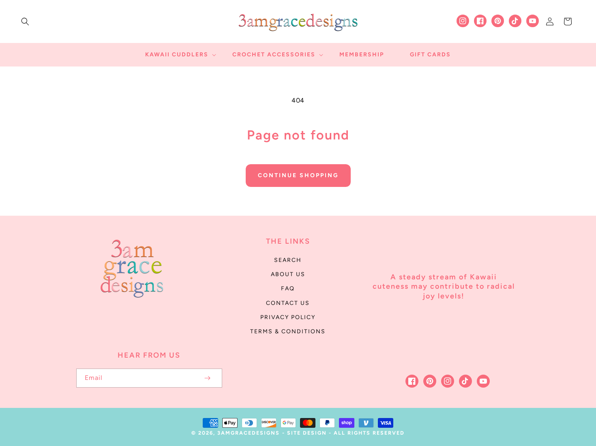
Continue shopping (298, 175)
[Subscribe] (207, 378)
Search (288, 260)
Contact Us (288, 303)
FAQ (288, 288)
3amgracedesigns (248, 433)
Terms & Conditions (288, 331)
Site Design (307, 433)
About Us (288, 274)
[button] (25, 21)
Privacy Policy (287, 317)
